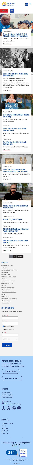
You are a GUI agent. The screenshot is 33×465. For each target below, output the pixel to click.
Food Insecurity (6, 290)
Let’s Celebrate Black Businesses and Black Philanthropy (16, 116)
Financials (5, 428)
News (3, 294)
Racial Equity (5, 296)
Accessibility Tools (7, 423)
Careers (4, 425)
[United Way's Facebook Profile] (3, 408)
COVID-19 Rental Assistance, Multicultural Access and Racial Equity (16, 230)
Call (16, 445)
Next (20, 256)
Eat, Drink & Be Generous (8, 281)
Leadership (5, 430)
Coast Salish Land (7, 397)
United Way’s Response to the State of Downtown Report (14, 129)
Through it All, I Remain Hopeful (13, 219)
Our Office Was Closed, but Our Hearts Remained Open (14, 143)
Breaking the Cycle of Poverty (10, 270)
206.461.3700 (8, 401)
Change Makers (6, 274)
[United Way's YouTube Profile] (19, 408)
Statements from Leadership (9, 298)
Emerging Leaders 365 (8, 283)
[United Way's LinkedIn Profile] (14, 408)
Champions (5, 272)
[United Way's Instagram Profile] (8, 408)
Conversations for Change (9, 276)
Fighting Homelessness (8, 287)
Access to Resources (7, 265)
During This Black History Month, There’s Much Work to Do (15, 75)
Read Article (7, 44)
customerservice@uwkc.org (12, 403)
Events (4, 285)
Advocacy (4, 268)
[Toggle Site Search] (30, 4)
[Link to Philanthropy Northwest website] (12, 453)
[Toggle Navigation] (26, 4)
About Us (5, 419)
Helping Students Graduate (9, 292)
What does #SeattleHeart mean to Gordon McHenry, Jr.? (15, 241)
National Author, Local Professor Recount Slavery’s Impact (15, 207)
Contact (5, 388)
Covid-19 (4, 279)
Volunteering (5, 303)
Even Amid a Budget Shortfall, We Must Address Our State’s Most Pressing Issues (15, 35)
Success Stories (6, 301)
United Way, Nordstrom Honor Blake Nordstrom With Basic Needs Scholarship (15, 170)
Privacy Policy (6, 433)
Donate (4, 11)
